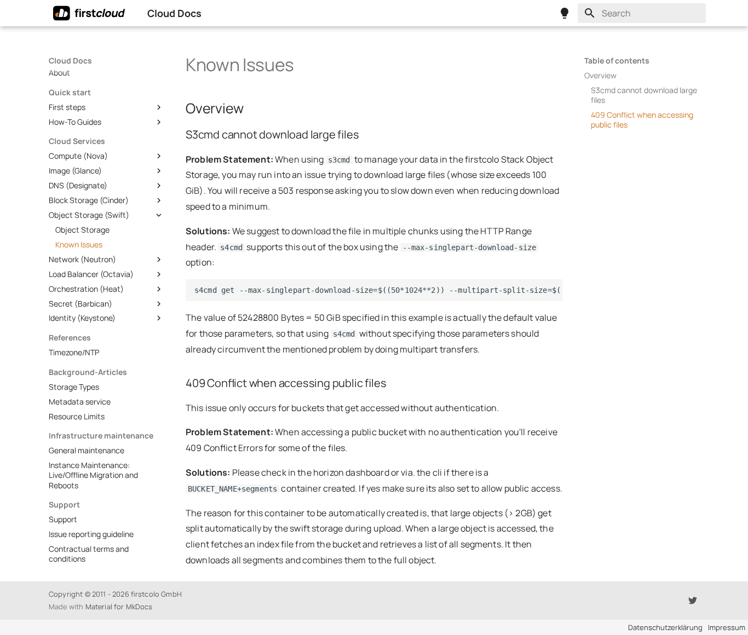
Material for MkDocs (119, 606)
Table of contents (616, 61)
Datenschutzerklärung (665, 627)
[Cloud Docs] (89, 13)
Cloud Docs (70, 61)
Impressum (726, 627)
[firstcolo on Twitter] (692, 599)
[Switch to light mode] (565, 13)
